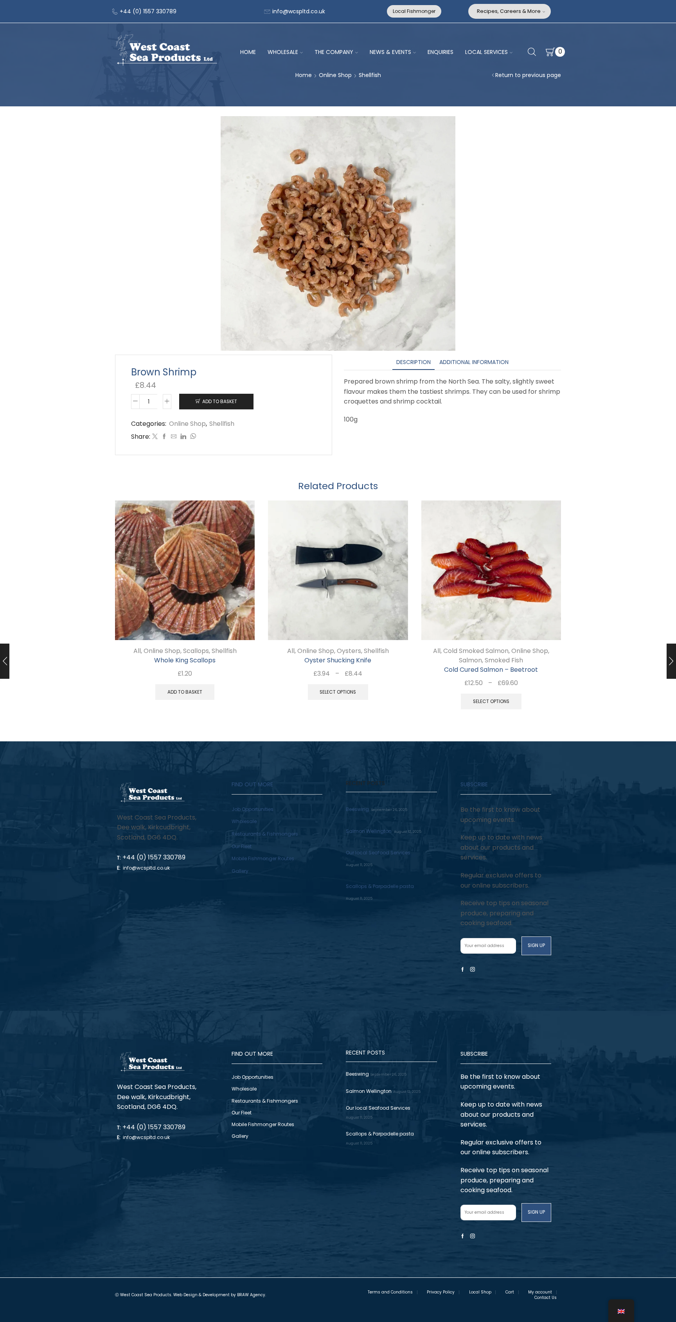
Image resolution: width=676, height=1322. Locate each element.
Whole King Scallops (185, 660)
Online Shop (335, 75)
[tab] (413, 362)
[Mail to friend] (173, 437)
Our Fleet (242, 846)
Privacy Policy (441, 1292)
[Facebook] (164, 437)
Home (303, 75)
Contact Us (545, 1298)
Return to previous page (528, 75)
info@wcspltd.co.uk (298, 11)
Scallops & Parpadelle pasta (380, 886)
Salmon (470, 660)
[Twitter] (155, 437)
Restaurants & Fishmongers (265, 834)
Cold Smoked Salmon (476, 650)
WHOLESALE (283, 52)
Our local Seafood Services (378, 852)
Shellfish (370, 75)
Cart (509, 1292)
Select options (393, 624)
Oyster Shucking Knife (337, 660)
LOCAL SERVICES (486, 52)
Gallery (240, 871)
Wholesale (244, 821)
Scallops (196, 650)
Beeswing (357, 809)
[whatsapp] (192, 437)
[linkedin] (183, 437)
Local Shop (480, 1292)
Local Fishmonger (414, 11)
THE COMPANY (334, 52)
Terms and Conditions (390, 1292)
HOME (248, 52)
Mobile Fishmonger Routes (263, 858)
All (137, 650)
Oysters (349, 650)
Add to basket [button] (240, 624)
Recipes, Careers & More (509, 11)
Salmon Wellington (369, 831)
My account (540, 1292)
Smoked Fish (504, 660)
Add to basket (219, 401)
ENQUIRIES (440, 52)
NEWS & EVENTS (390, 52)
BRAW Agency (251, 1295)
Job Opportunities (252, 809)
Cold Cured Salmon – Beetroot (491, 669)
